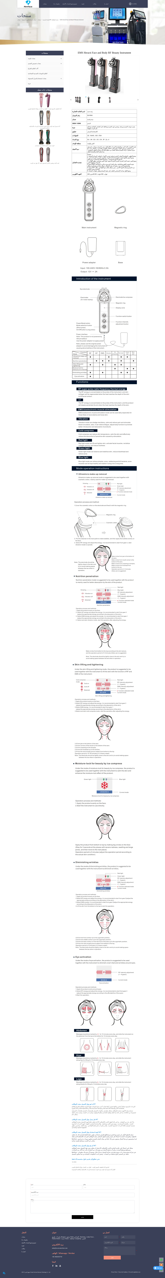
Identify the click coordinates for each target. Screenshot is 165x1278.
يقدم (82, 1217)
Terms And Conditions (123, 1272)
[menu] (75, 4)
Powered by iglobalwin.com (134, 1272)
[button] (44, 4)
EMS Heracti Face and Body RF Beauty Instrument (72, 19)
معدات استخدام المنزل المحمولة (29, 19)
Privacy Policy (114, 1272)
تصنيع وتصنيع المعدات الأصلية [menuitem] (69, 4)
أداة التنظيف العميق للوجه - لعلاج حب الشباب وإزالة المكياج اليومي (88, 1167)
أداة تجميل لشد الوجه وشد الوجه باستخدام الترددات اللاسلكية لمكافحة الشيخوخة (92, 1169)
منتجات (39, 19)
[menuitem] (45, 4)
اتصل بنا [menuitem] (106, 4)
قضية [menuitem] (83, 4)
